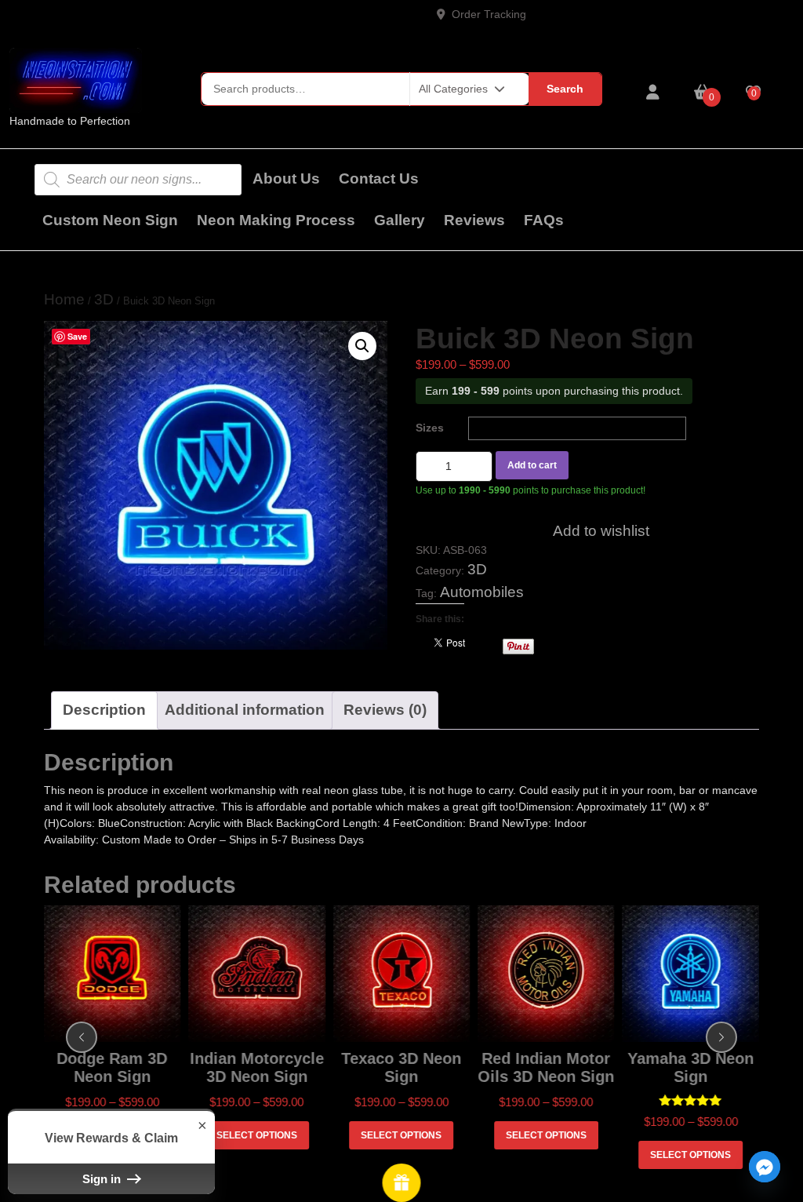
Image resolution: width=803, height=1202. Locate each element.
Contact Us (379, 178)
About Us (286, 178)
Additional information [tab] (245, 709)
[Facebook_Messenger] (764, 1166)
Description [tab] (104, 709)
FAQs (544, 220)
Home (64, 299)
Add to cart (532, 465)
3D (104, 299)
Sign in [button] (103, 1179)
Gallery (399, 220)
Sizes (430, 427)
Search (565, 88)
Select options (259, 1135)
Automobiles (482, 592)
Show (402, 1183)
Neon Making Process (276, 220)
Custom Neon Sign (110, 220)
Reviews (474, 220)
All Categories (453, 88)
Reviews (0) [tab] (385, 709)
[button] (362, 346)
